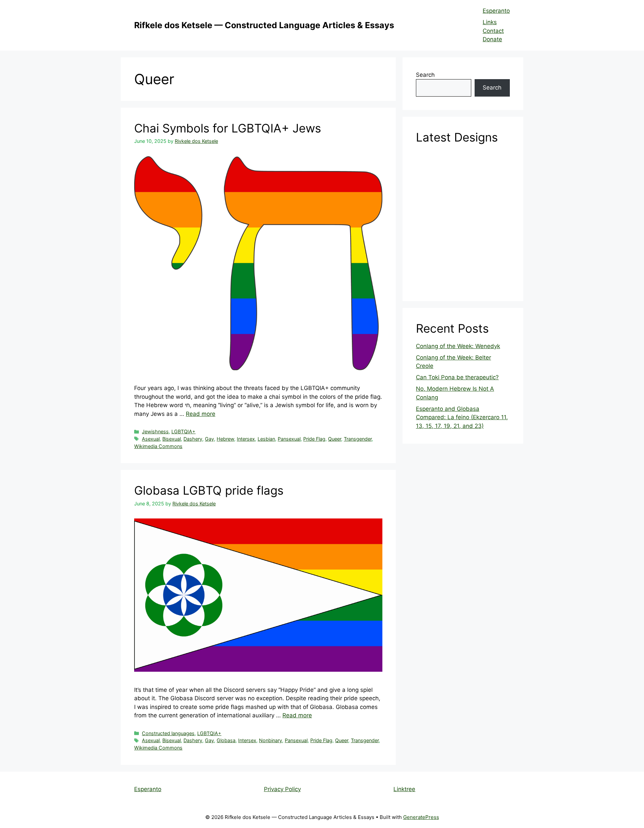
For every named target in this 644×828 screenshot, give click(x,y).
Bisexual (171, 439)
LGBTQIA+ (183, 431)
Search (425, 74)
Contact (493, 30)
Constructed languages (168, 733)
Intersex (246, 439)
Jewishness (155, 431)
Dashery (192, 439)
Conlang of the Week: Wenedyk (458, 346)
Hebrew (225, 439)
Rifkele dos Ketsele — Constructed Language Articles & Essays (264, 25)
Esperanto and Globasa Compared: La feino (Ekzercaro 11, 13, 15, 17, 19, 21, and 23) (462, 417)
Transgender (358, 439)
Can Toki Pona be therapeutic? (457, 377)
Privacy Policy (282, 789)
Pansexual (289, 439)
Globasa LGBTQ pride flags (208, 490)
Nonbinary (270, 740)
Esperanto (496, 10)
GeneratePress (421, 817)
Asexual (151, 439)
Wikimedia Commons (158, 446)
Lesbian (266, 439)
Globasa (226, 740)
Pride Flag (314, 439)
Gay (209, 439)
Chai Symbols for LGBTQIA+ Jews (227, 128)
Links (490, 22)
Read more (200, 413)
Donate (492, 39)
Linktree (404, 789)
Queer (334, 439)
